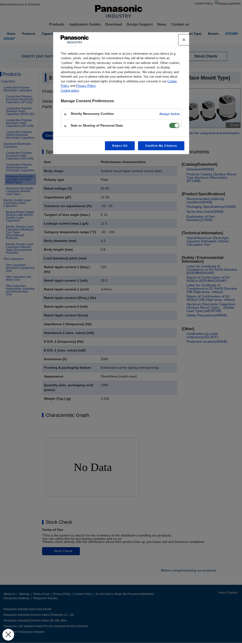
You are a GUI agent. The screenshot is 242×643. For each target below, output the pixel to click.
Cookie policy (70, 90)
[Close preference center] (184, 40)
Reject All (120, 145)
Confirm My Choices (161, 145)
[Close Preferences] (8, 635)
